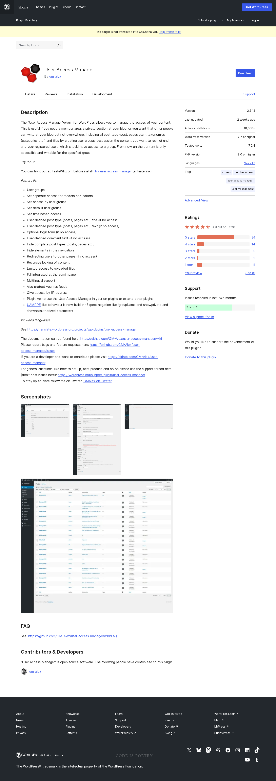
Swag (170, 733)
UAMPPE (34, 305)
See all (250, 273)
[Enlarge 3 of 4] (168, 409)
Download (245, 73)
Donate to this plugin (200, 357)
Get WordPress (257, 7)
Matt (219, 720)
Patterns (71, 733)
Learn (119, 713)
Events (169, 720)
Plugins (70, 726)
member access (244, 172)
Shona (59, 755)
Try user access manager (113, 171)
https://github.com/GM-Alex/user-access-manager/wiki (121, 339)
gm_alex (55, 76)
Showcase (73, 713)
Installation (75, 94)
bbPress (221, 726)
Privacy (21, 733)
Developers (123, 726)
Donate (171, 726)
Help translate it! (170, 31)
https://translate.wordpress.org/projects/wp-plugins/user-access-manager (82, 329)
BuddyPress (224, 733)
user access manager (241, 180)
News (20, 720)
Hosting (21, 726)
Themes (71, 720)
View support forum (199, 317)
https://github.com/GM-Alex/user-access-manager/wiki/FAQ (72, 636)
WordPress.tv (126, 733)
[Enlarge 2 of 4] (116, 409)
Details (30, 94)
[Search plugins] (59, 45)
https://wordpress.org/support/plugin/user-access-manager (101, 375)
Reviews (51, 94)
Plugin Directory (27, 20)
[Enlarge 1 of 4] (64, 409)
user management (243, 188)
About (20, 713)
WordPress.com (226, 713)
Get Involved (173, 713)
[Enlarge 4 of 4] (168, 484)
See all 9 (249, 163)
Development (102, 94)
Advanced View (196, 200)
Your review (193, 273)
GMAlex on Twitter (97, 381)
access (226, 172)
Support (249, 94)
